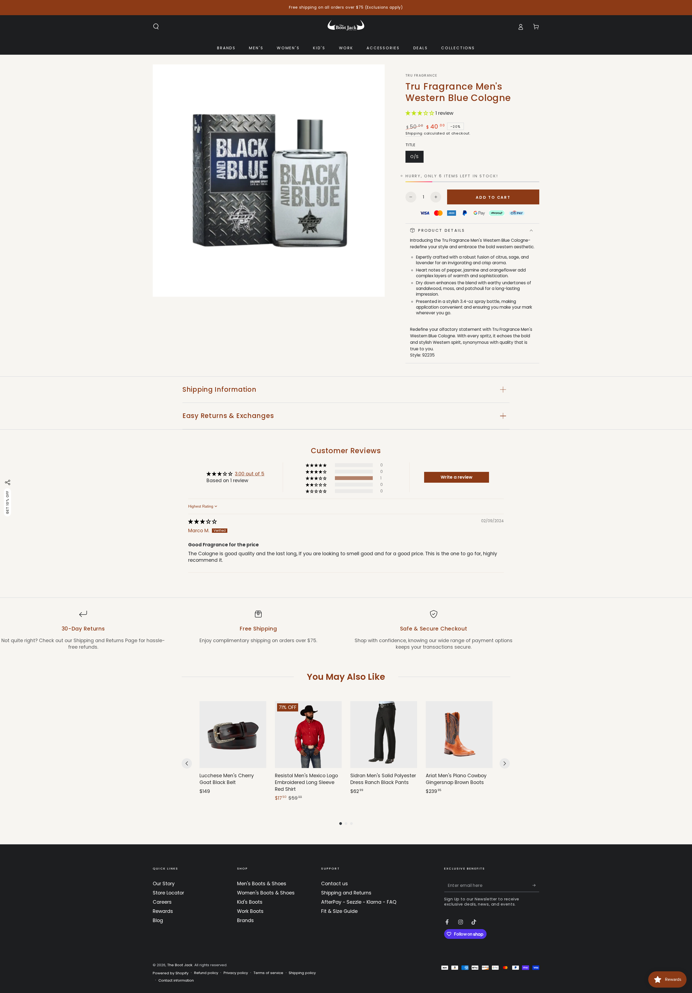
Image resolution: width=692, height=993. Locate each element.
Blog (158, 920)
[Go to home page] (346, 26)
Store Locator (168, 893)
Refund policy (206, 973)
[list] (346, 630)
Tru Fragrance (421, 75)
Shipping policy (302, 973)
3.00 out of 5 (249, 474)
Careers (162, 902)
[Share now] (8, 482)
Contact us (334, 883)
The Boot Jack (179, 965)
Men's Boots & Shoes (261, 883)
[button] (156, 26)
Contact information (176, 980)
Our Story (164, 883)
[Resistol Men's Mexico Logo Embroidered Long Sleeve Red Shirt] (308, 734)
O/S (417, 158)
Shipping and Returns (346, 893)
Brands (245, 920)
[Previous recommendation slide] (187, 763)
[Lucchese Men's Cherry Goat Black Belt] (232, 734)
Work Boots (250, 911)
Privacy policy (236, 973)
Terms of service (268, 973)
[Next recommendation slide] (505, 763)
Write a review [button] (457, 477)
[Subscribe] (536, 885)
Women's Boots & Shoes (266, 893)
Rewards (163, 911)
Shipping (413, 133)
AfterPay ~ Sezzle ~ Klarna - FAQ (358, 902)
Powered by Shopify (170, 973)
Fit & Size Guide (339, 911)
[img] (202, 521)
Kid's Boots (249, 902)
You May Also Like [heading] (346, 677)
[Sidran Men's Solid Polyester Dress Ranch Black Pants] (383, 734)
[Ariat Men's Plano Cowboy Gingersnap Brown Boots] (459, 734)
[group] (233, 751)
